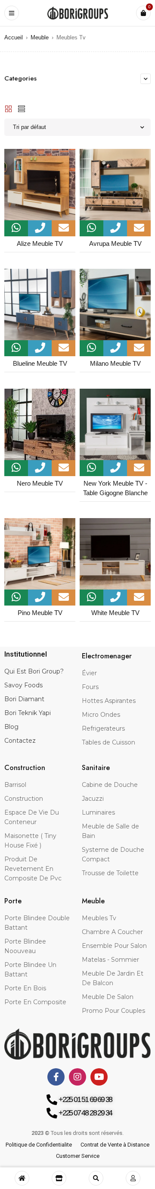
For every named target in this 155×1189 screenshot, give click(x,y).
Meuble (40, 37)
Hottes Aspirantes (109, 701)
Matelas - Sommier (110, 959)
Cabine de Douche (110, 785)
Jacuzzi (93, 798)
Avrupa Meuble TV (115, 243)
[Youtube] (99, 1077)
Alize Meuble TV (40, 243)
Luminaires (98, 812)
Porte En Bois (25, 988)
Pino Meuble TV (40, 612)
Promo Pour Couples (113, 1011)
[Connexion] (133, 1178)
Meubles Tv (99, 918)
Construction (23, 798)
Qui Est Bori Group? (34, 671)
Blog (11, 727)
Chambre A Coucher (112, 932)
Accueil (13, 37)
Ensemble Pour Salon (114, 946)
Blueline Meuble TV (40, 363)
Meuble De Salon (107, 997)
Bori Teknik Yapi (27, 713)
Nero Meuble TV (40, 483)
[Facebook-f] (56, 1077)
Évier (89, 673)
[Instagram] (77, 1077)
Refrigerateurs (103, 728)
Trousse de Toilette (110, 873)
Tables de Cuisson (108, 742)
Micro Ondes (101, 715)
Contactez (20, 740)
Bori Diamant (24, 699)
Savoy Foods (23, 685)
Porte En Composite (35, 1002)
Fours (90, 687)
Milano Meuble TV (115, 363)
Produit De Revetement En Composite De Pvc (33, 868)
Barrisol (15, 785)
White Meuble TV (115, 612)
